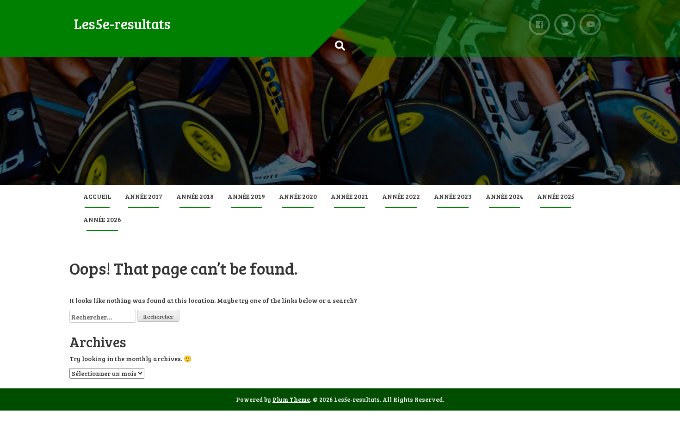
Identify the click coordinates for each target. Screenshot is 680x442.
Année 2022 (401, 196)
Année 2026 (102, 219)
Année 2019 (246, 196)
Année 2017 (143, 196)
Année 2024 (504, 196)
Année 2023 (453, 196)
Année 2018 (195, 196)
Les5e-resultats (122, 23)
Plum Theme (291, 399)
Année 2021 (349, 196)
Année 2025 (556, 196)
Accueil (97, 196)
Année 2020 (298, 196)
